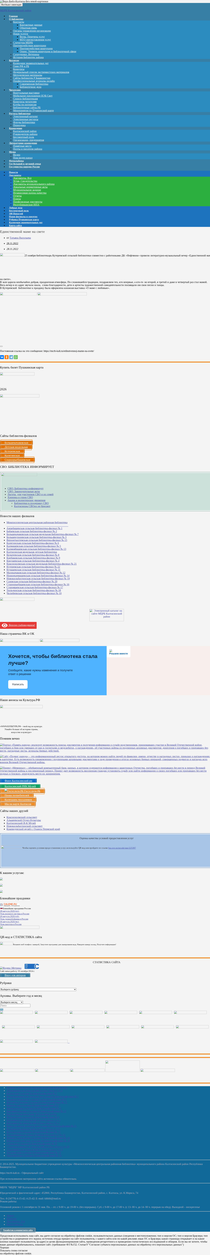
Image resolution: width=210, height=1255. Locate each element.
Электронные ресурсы (25, 119)
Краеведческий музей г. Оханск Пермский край (33, 829)
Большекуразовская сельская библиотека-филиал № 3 (36, 537)
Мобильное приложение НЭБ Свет (32, 95)
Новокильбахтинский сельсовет (24, 826)
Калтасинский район (25, 131)
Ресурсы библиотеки (20, 113)
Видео (16, 154)
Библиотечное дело (30, 86)
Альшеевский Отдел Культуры (24, 820)
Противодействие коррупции (29, 45)
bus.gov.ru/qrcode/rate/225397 (122, 848)
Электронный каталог (25, 116)
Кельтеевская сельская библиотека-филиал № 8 (33, 555)
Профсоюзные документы (27, 201)
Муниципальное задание (27, 189)
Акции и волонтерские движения (26, 500)
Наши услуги (20, 33)
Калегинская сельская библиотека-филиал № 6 (33, 543)
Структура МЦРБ (23, 42)
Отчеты (17, 195)
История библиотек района (28, 57)
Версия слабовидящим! (21, 625)
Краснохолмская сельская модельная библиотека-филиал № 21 (42, 563)
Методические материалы (27, 75)
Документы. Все (22, 178)
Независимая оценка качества (29, 192)
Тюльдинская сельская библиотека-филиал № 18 (34, 590)
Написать (18, 684)
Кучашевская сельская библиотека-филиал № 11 (33, 569)
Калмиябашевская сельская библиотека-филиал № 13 (36, 549)
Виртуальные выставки (26, 92)
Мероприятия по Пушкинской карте (33, 110)
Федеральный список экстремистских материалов (41, 72)
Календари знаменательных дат (31, 63)
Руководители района (25, 134)
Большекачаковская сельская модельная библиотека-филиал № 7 (43, 534)
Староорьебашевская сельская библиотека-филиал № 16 (38, 584)
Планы (17, 198)
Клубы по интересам (24, 104)
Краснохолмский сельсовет (22, 817)
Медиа (12, 152)
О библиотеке (16, 19)
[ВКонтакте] (2, 357)
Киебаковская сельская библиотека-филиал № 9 (33, 557)
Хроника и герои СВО (20, 497)
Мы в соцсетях (15, 1224)
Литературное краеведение (23, 143)
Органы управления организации (32, 30)
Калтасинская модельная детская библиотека (32, 552)
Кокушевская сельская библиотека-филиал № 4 (33, 560)
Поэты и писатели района (27, 148)
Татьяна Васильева (20, 237)
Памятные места (22, 146)
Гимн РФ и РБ (21, 66)
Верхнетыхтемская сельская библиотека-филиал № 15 (37, 540)
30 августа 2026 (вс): (9, 921)
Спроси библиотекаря (25, 98)
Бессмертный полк (23, 137)
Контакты (18, 22)
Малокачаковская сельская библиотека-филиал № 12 (36, 572)
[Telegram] (11, 357)
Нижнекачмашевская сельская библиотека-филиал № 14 (38, 575)
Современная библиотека (34, 84)
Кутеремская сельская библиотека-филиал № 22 (33, 566)
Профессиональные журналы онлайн (34, 81)
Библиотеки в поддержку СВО (31, 503)
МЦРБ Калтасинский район (15, 10)
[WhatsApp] (16, 357)
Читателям (15, 90)
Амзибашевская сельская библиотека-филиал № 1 (34, 528)
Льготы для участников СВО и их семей (30, 494)
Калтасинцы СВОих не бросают (32, 506)
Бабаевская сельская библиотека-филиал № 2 (32, 531)
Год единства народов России (24, 167)
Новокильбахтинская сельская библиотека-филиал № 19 (38, 578)
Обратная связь (28, 27)
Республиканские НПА (26, 204)
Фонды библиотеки (24, 122)
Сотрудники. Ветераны (26, 54)
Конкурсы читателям (25, 101)
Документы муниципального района (33, 184)
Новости (11, 1218)
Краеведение (15, 128)
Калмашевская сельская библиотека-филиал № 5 (34, 546)
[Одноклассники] (7, 357)
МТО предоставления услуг (35, 39)
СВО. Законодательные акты (24, 491)
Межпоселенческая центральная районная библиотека (37, 1087)
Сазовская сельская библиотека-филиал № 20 (32, 581)
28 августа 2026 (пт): (9, 911)
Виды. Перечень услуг (32, 36)
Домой (10, 1215)
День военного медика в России (14, 913)
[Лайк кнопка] (1, 346)
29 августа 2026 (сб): (9, 916)
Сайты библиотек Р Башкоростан (31, 78)
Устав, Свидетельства (25, 181)
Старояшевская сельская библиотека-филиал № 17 (35, 587)
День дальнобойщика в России (14, 919)
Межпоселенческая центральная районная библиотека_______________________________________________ (37, 524)
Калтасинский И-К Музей (21, 823)
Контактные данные (31, 24)
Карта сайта (15, 225)
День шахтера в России (10, 924)
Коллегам (14, 60)
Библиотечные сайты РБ (27, 107)
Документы (15, 175)
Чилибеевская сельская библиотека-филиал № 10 (34, 593)
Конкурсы (18, 69)
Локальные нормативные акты (30, 187)
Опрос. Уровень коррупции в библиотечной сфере (48, 51)
